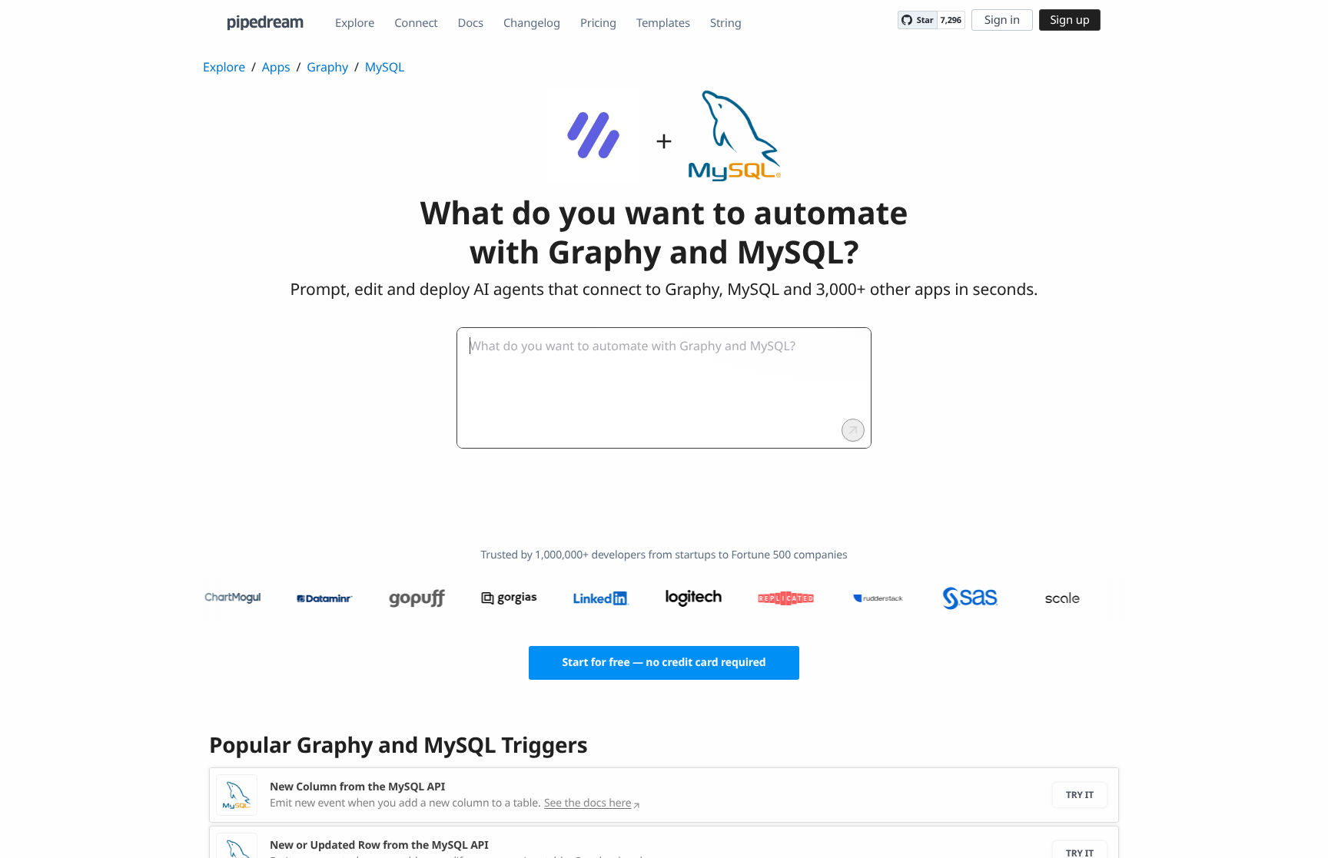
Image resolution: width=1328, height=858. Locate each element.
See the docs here (588, 803)
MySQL (384, 66)
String (726, 23)
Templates (663, 23)
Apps (276, 66)
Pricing (598, 23)
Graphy (327, 66)
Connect (415, 23)
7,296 (951, 20)
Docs (470, 23)
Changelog (531, 23)
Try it (1080, 794)
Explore (354, 23)
